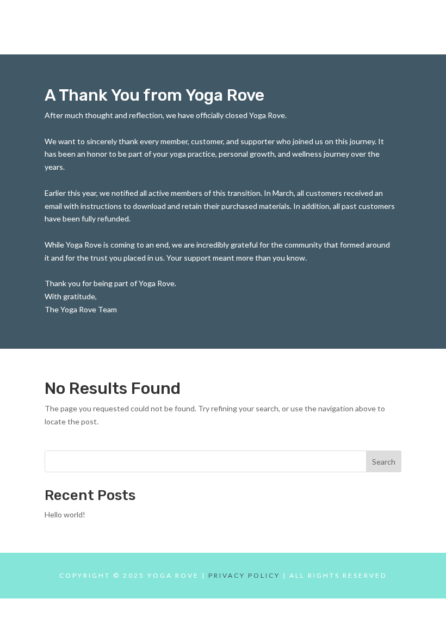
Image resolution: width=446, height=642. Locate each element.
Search (383, 461)
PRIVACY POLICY (244, 575)
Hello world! (65, 514)
